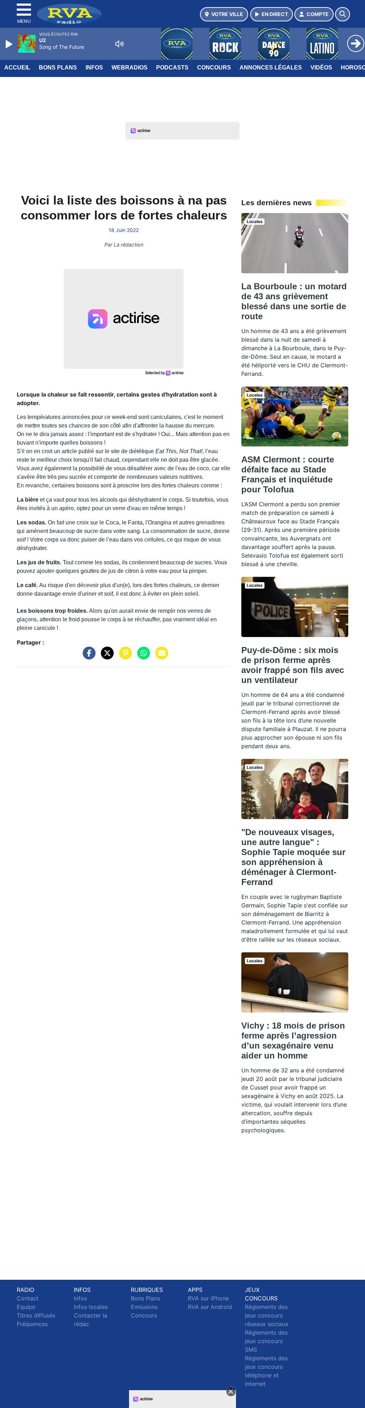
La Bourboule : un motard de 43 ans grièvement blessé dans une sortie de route (294, 301)
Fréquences (32, 1323)
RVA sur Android (210, 1306)
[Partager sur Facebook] (87, 656)
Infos (94, 67)
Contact (27, 1298)
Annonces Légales (271, 67)
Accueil (17, 67)
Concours (214, 67)
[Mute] (119, 43)
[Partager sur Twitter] (105, 656)
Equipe (26, 1306)
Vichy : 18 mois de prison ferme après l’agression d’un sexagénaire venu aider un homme (293, 1040)
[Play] (10, 44)
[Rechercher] (342, 14)
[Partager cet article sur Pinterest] (123, 656)
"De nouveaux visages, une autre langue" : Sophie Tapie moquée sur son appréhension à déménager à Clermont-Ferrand (293, 857)
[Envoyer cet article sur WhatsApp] (142, 656)
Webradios (130, 67)
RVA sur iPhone (208, 1298)
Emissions (144, 1306)
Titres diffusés (36, 1315)
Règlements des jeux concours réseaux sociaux (266, 1315)
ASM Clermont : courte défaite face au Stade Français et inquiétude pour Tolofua (287, 474)
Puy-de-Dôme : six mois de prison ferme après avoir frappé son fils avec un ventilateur (292, 665)
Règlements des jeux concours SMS (266, 1341)
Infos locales (91, 1306)
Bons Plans (58, 67)
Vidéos (321, 67)
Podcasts (172, 67)
